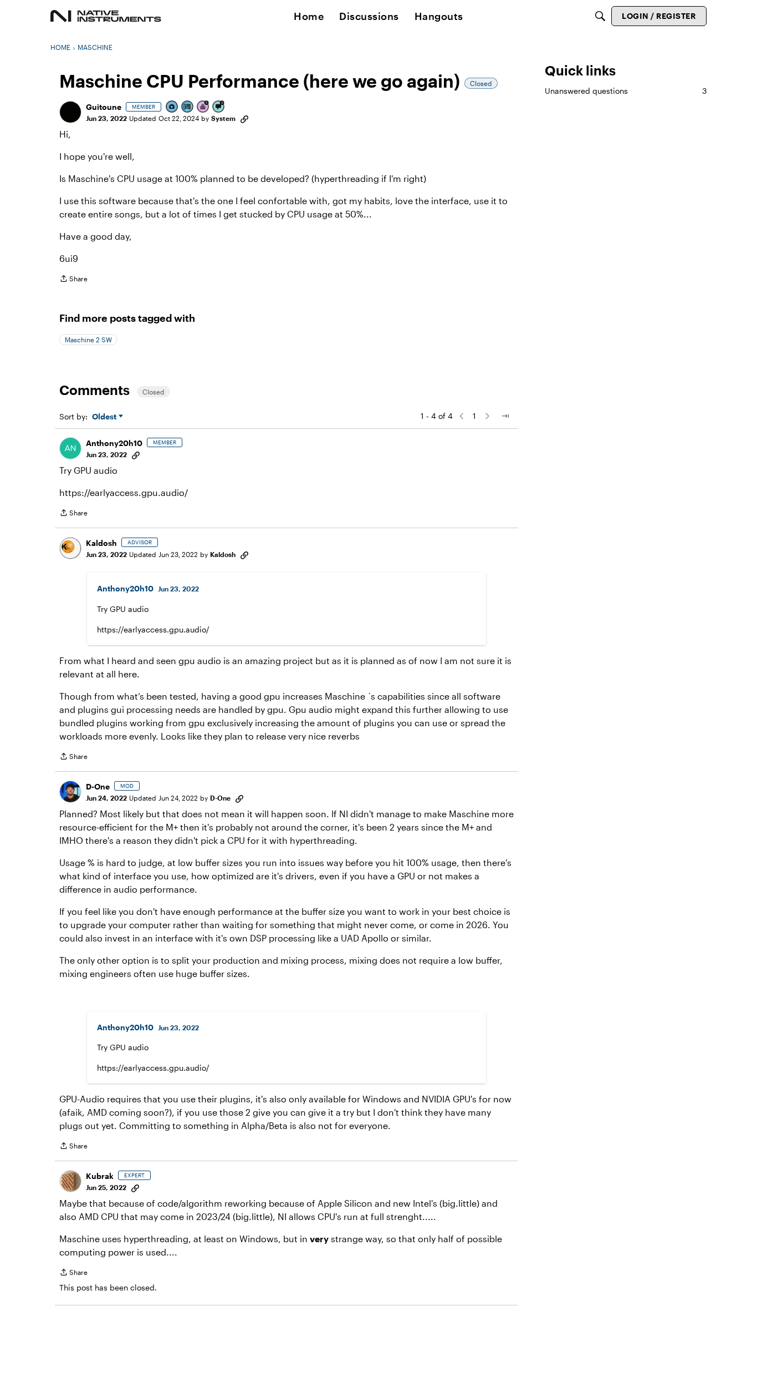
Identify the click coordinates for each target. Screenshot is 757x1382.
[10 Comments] (219, 107)
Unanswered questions (626, 90)
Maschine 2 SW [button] (88, 339)
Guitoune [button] (103, 107)
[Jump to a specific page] (505, 416)
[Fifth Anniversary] (203, 107)
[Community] (105, 16)
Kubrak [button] (100, 1176)
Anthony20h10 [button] (114, 443)
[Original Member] (188, 107)
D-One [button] (98, 786)
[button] (70, 112)
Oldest (105, 417)
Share (73, 280)
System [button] (223, 118)
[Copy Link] (244, 118)
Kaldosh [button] (101, 543)
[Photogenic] (172, 107)
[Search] (600, 16)
